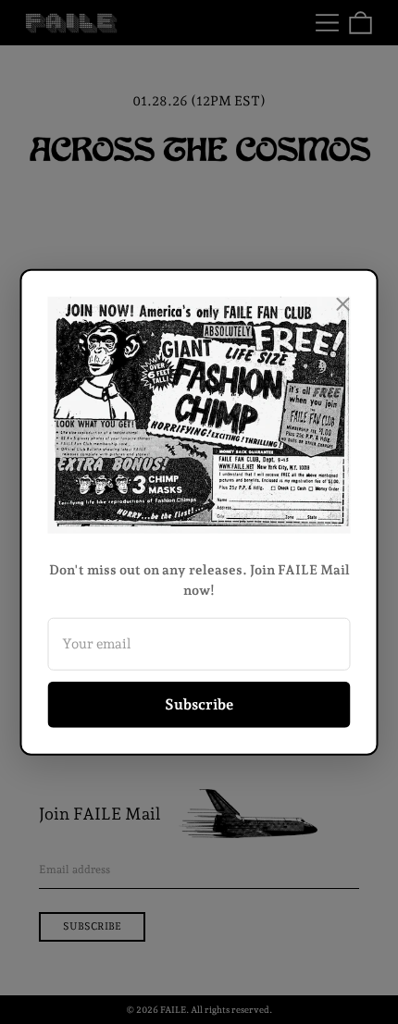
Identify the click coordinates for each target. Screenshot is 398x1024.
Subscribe (199, 704)
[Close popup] (343, 303)
